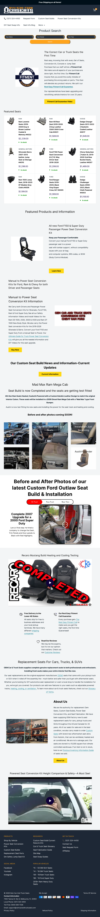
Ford (51, 149)
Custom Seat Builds (46, 19)
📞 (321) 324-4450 (12, 19)
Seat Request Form (70, 847)
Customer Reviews (52, 652)
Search (50, 42)
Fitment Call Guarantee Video (59, 102)
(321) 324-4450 (20, 902)
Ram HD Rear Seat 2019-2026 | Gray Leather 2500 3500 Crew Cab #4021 (56, 127)
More (40, 25)
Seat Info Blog (29, 25)
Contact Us (67, 844)
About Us (60, 760)
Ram (20, 119)
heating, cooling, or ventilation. (24, 689)
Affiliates (66, 851)
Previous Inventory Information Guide (78, 750)
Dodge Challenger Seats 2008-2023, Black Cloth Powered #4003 (86, 186)
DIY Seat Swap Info (12, 25)
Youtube (7, 871)
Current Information (50, 374)
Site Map (36, 853)
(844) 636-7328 (17, 905)
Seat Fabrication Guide (42, 850)
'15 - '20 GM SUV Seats (42, 868)
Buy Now (15, 350)
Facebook (8, 868)
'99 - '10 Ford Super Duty (43, 878)
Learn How (56, 271)
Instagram (8, 875)
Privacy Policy (9, 911)
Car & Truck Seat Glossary (44, 846)
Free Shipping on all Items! (50, 2)
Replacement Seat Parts (14, 853)
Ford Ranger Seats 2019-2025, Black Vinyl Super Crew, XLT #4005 (56, 185)
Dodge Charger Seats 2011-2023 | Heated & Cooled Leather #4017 (87, 127)
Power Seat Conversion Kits (69, 19)
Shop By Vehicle (10, 840)
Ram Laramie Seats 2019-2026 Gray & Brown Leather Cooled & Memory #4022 (25, 128)
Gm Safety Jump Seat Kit (14, 857)
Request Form (29, 19)
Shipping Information (88, 911)
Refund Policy (47, 911)
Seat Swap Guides (40, 857)
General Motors (25, 149)
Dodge (82, 119)
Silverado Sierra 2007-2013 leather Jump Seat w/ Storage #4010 (25, 157)
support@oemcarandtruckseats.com (22, 908)
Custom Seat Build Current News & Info (44, 841)
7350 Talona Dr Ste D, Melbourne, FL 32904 (20, 899)
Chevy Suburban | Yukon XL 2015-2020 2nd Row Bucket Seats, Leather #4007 (87, 157)
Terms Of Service (89, 893)
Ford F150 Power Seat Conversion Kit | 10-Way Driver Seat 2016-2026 (56, 157)
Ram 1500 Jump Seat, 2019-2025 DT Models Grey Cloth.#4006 (25, 184)
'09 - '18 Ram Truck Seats (43, 875)
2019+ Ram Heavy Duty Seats (43, 883)
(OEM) (60, 675)
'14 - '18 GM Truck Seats (43, 871)
